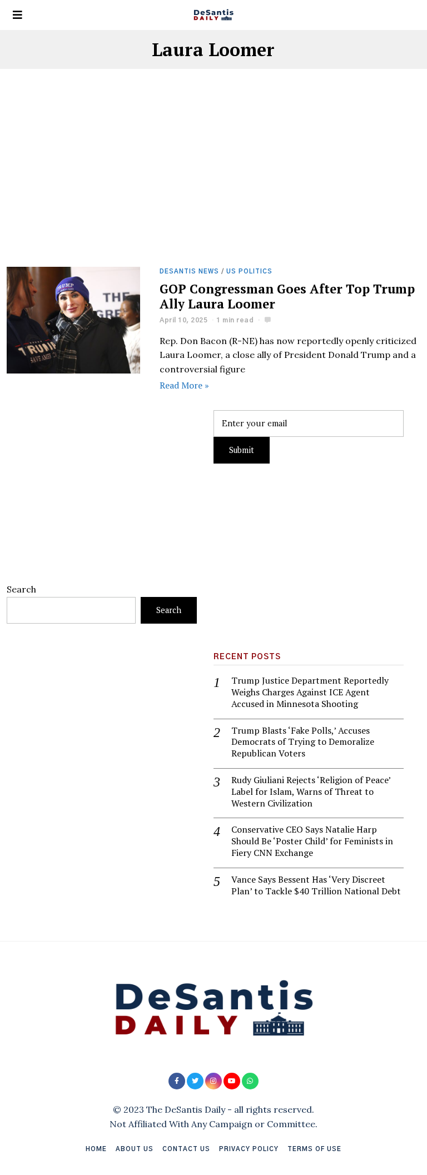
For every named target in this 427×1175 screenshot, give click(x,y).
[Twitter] (195, 1081)
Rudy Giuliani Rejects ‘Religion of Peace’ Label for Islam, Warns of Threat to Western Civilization (310, 791)
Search (21, 589)
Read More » (184, 385)
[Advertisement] (214, 184)
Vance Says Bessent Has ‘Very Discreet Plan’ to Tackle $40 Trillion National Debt (316, 885)
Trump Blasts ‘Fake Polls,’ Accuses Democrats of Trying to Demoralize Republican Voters (302, 742)
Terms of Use (314, 1149)
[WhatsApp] (250, 1081)
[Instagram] (213, 1081)
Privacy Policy (249, 1149)
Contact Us (186, 1149)
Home (96, 1149)
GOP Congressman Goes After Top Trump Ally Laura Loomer (287, 296)
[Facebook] (176, 1081)
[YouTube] (232, 1081)
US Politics (249, 271)
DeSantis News (189, 271)
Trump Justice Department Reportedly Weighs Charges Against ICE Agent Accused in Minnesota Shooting (310, 692)
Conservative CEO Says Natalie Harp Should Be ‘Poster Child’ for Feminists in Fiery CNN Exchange (312, 841)
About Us (134, 1149)
